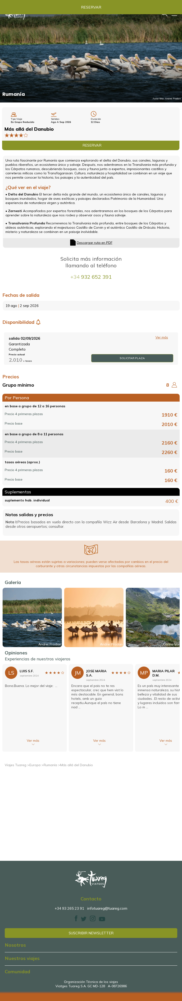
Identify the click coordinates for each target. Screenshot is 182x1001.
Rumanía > (52, 765)
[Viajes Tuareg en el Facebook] (76, 920)
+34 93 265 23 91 (69, 908)
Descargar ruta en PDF (94, 243)
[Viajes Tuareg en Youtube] (102, 920)
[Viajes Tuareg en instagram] (93, 920)
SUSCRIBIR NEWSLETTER (91, 933)
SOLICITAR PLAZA (132, 358)
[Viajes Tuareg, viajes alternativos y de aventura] (91, 879)
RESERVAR (91, 7)
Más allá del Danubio (76, 765)
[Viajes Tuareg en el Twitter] (83, 920)
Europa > (36, 765)
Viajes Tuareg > (17, 765)
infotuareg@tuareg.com (107, 908)
